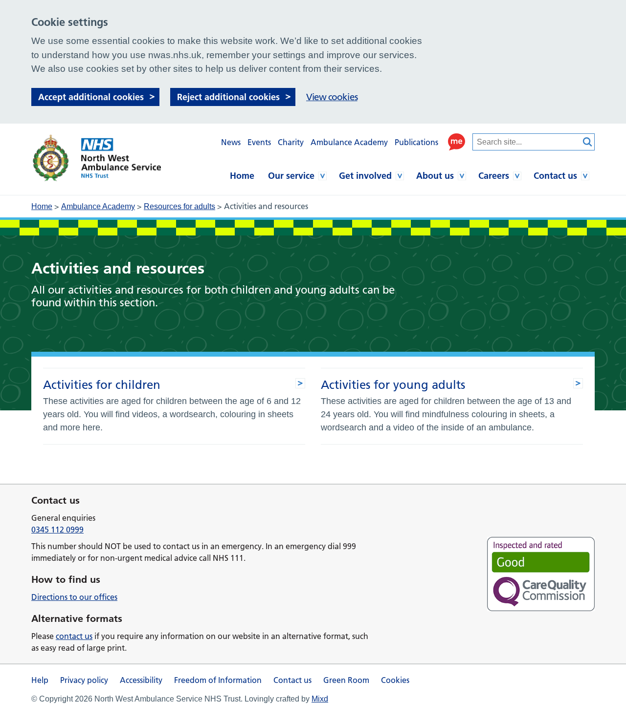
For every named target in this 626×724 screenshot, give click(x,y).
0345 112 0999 (57, 529)
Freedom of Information (218, 680)
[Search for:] (526, 141)
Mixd (320, 699)
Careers (493, 175)
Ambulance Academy (349, 142)
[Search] (587, 141)
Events (259, 142)
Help (39, 680)
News (231, 142)
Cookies (395, 680)
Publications (416, 142)
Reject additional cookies (228, 97)
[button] (456, 141)
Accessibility (141, 680)
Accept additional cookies (91, 97)
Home (242, 175)
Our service (291, 175)
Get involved (365, 175)
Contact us (555, 175)
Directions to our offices (74, 597)
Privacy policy (84, 680)
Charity (291, 142)
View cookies (332, 97)
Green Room (346, 680)
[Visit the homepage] (96, 158)
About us (435, 175)
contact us (74, 636)
